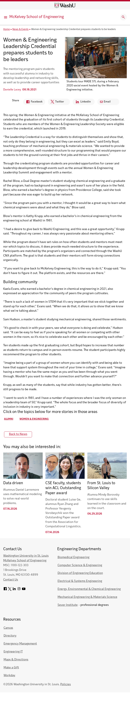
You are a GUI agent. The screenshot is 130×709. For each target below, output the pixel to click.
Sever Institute (68, 605)
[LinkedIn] (14, 590)
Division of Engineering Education (80, 573)
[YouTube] (24, 590)
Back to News (18, 434)
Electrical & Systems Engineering (80, 581)
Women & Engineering (34, 419)
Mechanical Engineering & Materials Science (87, 597)
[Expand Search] (123, 17)
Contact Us (10, 579)
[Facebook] (5, 590)
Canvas (8, 628)
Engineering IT (13, 651)
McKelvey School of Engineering (36, 17)
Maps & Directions (16, 659)
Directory (10, 635)
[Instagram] (19, 590)
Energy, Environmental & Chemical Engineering (89, 589)
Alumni (8, 419)
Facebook (32, 102)
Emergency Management (20, 643)
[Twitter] (10, 590)
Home (6, 29)
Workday (9, 675)
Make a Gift (11, 667)
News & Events (20, 29)
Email (107, 101)
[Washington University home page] (65, 5)
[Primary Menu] (6, 17)
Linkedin (82, 102)
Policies (65, 684)
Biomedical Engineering (73, 557)
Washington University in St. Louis (26, 555)
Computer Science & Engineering (80, 565)
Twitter (56, 102)
